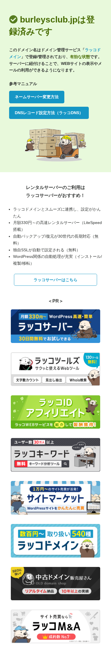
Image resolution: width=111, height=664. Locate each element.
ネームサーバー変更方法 (37, 96)
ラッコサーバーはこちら (55, 279)
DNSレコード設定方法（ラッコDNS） (49, 112)
